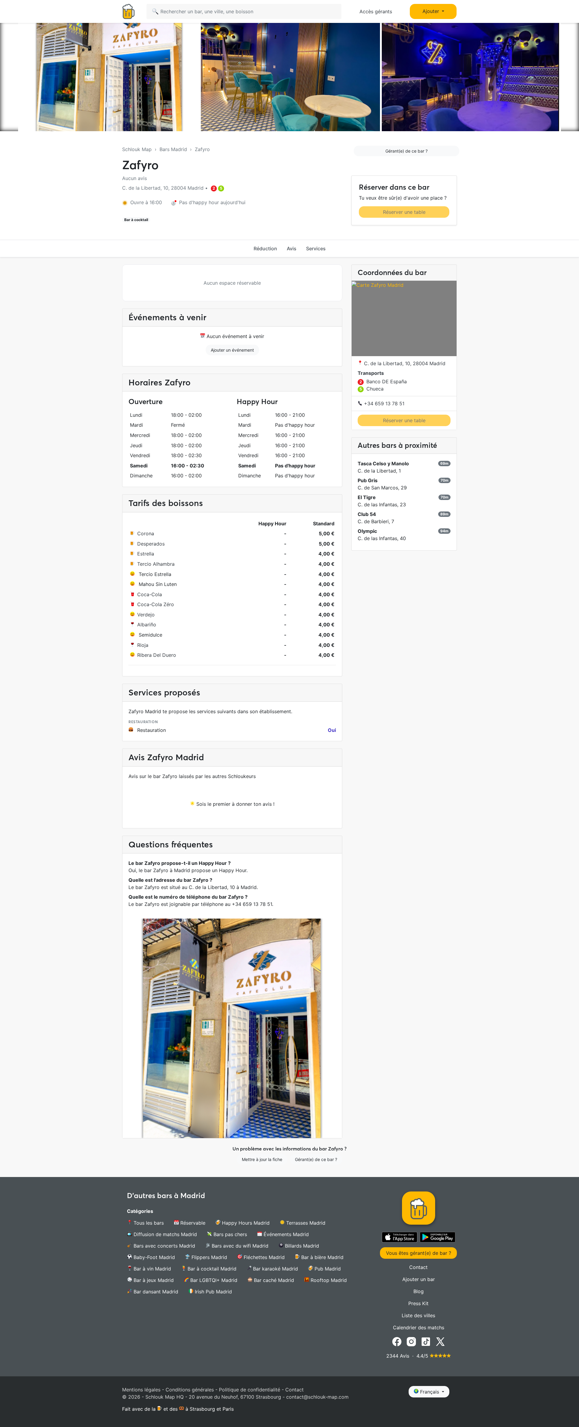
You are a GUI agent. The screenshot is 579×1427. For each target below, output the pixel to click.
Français (430, 1392)
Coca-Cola (149, 594)
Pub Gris (368, 481)
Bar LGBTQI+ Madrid (213, 1280)
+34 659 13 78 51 (383, 404)
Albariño (146, 625)
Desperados (151, 544)
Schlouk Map (137, 149)
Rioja (142, 645)
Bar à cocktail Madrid (211, 1269)
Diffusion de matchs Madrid (164, 1234)
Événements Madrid (285, 1234)
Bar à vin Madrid (151, 1269)
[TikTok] (426, 1341)
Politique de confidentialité (249, 1390)
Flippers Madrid (208, 1257)
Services (316, 248)
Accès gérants (375, 11)
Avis (291, 248)
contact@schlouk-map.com (317, 1397)
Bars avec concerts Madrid (163, 1246)
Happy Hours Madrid (245, 1223)
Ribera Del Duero (156, 655)
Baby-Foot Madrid (153, 1257)
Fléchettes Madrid (263, 1257)
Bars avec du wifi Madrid (239, 1246)
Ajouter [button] (431, 11)
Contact (418, 1267)
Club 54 (367, 514)
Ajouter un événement (232, 350)
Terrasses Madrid (305, 1223)
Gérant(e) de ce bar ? (406, 150)
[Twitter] (440, 1341)
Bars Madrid (173, 149)
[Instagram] (411, 1341)
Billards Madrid (301, 1246)
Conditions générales (190, 1390)
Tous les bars (148, 1223)
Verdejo (146, 615)
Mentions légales (141, 1390)
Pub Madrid (327, 1269)
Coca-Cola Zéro (155, 604)
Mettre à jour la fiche (262, 1159)
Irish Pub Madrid (212, 1292)
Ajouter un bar (418, 1279)
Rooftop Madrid (328, 1280)
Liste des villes (418, 1315)
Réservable (192, 1223)
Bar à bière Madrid (321, 1257)
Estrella (145, 554)
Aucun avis (134, 178)
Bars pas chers (229, 1234)
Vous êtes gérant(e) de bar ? (418, 1253)
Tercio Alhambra (156, 564)
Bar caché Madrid (273, 1280)
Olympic (367, 531)
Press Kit (418, 1303)
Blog (418, 1291)
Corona (145, 533)
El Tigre (367, 498)
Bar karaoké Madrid (275, 1269)
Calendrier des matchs (418, 1327)
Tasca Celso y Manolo (383, 464)
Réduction (265, 248)
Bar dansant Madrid (155, 1292)
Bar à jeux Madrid (153, 1280)
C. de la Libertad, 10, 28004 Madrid (403, 364)
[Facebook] (397, 1341)
